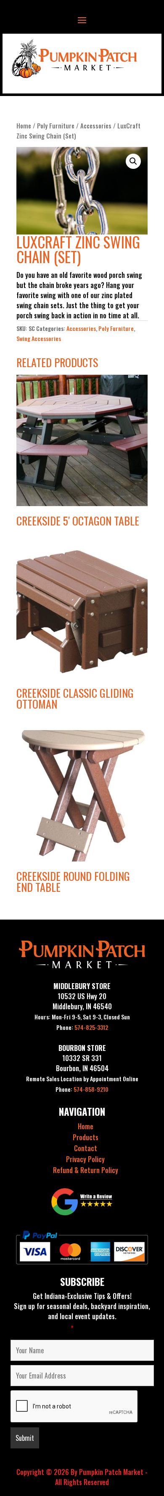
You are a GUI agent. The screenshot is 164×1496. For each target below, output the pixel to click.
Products (85, 1137)
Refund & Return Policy (85, 1170)
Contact (85, 1148)
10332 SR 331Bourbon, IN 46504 (82, 1063)
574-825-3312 (82, 1027)
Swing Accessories (38, 338)
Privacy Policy (85, 1159)
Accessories (95, 125)
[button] (133, 161)
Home (23, 125)
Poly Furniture (55, 125)
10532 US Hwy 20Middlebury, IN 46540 (82, 1001)
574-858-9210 (82, 1089)
